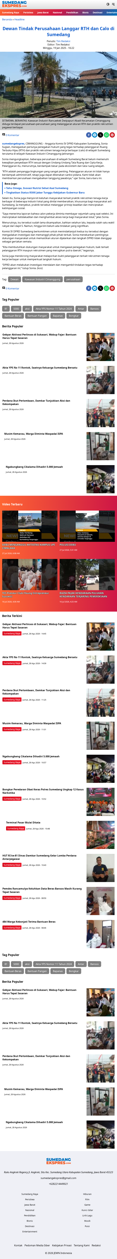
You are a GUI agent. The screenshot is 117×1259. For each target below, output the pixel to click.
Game (87, 1204)
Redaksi (96, 1245)
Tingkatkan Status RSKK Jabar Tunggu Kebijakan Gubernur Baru (45, 192)
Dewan (15, 279)
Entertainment (29, 1231)
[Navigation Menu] (113, 5)
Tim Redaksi (63, 41)
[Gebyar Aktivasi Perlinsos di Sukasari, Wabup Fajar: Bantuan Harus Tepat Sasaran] (101, 347)
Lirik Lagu (87, 1215)
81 (6, 308)
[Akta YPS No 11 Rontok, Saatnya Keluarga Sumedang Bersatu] (101, 380)
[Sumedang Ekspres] (14, 4)
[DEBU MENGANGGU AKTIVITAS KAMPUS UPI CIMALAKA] (29, 526)
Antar (81, 308)
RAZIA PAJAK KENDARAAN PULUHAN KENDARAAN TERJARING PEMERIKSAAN (83, 594)
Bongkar (74, 315)
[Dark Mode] (108, 5)
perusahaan (73, 279)
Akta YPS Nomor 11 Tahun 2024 (54, 308)
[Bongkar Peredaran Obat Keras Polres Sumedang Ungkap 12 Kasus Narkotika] (101, 802)
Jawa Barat (43, 12)
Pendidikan (72, 12)
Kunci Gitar (87, 1210)
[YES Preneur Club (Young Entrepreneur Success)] (29, 574)
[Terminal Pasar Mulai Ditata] (101, 835)
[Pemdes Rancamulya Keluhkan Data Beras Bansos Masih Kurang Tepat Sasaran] (101, 901)
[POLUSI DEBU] (87, 526)
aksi (27, 308)
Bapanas (58, 315)
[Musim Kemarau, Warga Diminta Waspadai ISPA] (101, 446)
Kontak (18, 1245)
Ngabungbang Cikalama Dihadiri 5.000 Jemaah (34, 466)
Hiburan (87, 1194)
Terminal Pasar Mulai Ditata (23, 822)
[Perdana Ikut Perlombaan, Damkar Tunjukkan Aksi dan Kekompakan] (101, 413)
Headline (19, 19)
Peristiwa (28, 12)
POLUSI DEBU (68, 544)
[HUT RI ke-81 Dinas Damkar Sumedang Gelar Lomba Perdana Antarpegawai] (101, 868)
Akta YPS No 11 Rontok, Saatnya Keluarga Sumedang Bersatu (39, 367)
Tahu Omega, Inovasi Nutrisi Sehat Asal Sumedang (37, 188)
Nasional (57, 12)
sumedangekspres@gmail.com (58, 1178)
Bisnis (85, 12)
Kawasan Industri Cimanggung (42, 279)
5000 (16, 308)
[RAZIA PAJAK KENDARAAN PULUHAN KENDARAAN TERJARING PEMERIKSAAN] (87, 574)
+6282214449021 (58, 1184)
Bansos (94, 308)
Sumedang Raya (10, 12)
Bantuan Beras (13, 315)
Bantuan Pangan (37, 315)
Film (87, 1199)
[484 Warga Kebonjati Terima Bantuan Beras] (101, 934)
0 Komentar (12, 135)
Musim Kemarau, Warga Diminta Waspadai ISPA (33, 433)
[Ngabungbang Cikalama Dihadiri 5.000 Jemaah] (101, 479)
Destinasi (97, 12)
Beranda (7, 19)
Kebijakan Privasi (62, 1245)
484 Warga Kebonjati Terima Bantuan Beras (28, 921)
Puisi (87, 1226)
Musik (87, 1220)
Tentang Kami (82, 1245)
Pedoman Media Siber (37, 1245)
